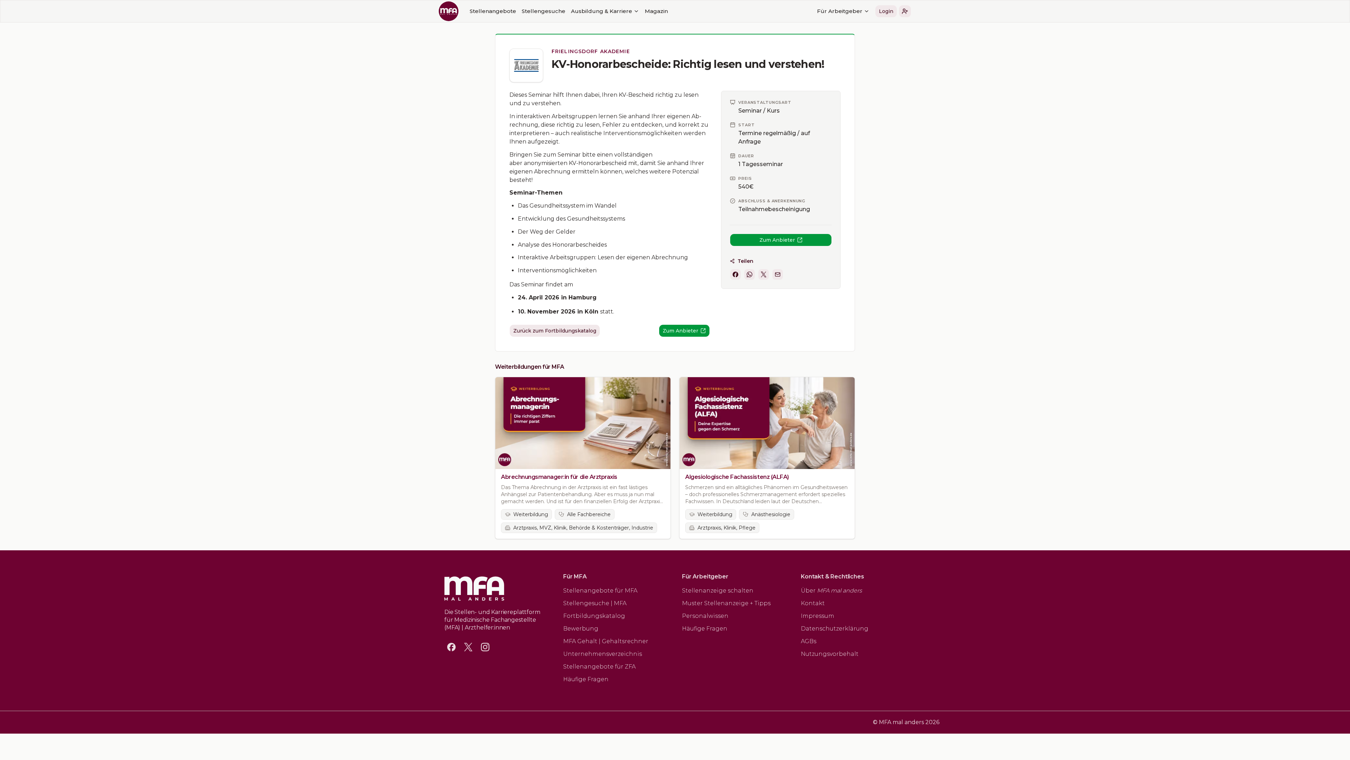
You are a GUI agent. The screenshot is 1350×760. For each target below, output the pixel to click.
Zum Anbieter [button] (777, 240)
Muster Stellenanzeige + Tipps (726, 603)
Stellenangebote (493, 11)
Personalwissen (705, 616)
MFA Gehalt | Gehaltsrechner (605, 641)
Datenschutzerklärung (834, 628)
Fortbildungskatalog (594, 616)
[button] (905, 11)
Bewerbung (580, 628)
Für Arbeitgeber (839, 11)
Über (831, 590)
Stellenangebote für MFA (600, 590)
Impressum (817, 616)
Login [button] (886, 11)
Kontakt (813, 603)
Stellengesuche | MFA (594, 603)
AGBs (808, 641)
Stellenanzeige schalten (717, 590)
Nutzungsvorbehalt (830, 654)
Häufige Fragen (586, 679)
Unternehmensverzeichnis (602, 654)
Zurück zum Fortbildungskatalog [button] (554, 331)
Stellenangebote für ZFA (599, 666)
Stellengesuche (543, 11)
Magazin (656, 11)
